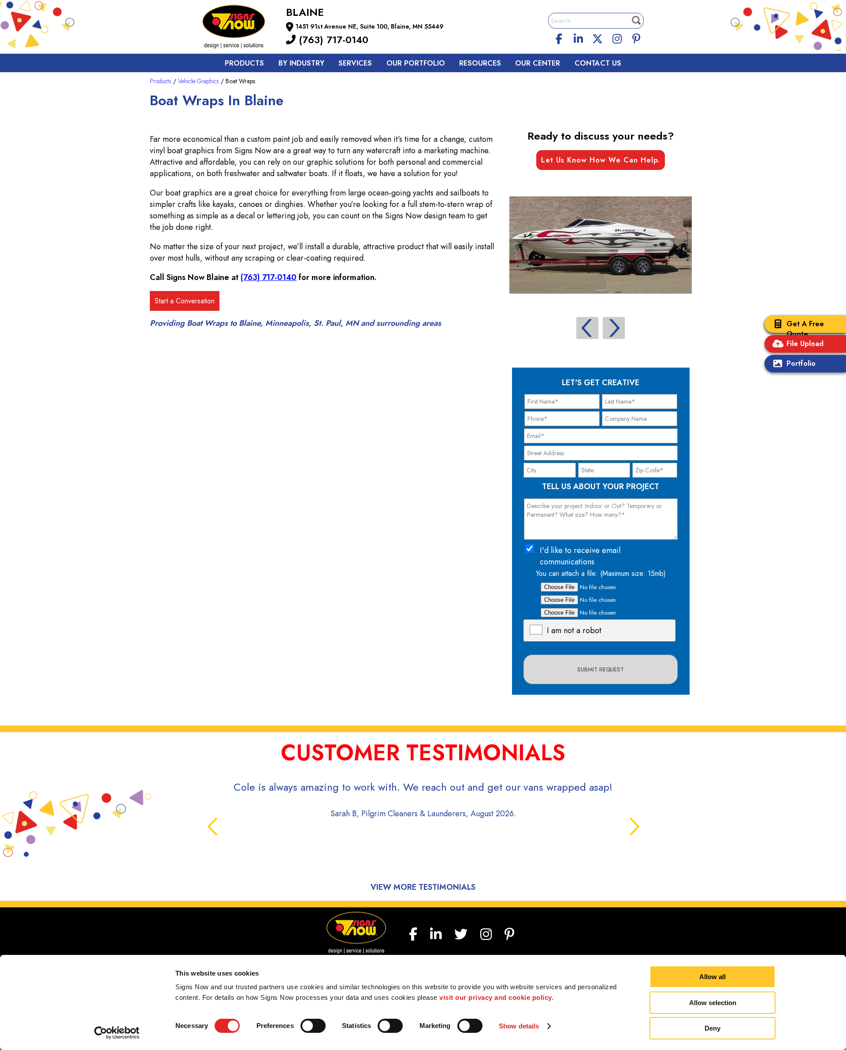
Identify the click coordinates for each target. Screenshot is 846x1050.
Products (244, 63)
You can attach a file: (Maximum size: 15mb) (601, 573)
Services (355, 63)
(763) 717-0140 (332, 40)
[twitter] (597, 37)
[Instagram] (617, 37)
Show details (519, 1026)
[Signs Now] (239, 28)
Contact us (598, 63)
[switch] (313, 1026)
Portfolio (801, 363)
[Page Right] (614, 328)
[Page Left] (587, 328)
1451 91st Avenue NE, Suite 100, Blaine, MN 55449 (370, 26)
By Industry (301, 63)
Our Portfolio (415, 63)
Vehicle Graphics (198, 81)
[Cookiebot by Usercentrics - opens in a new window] (117, 1032)
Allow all (712, 976)
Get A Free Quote (805, 329)
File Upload (805, 344)
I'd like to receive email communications (580, 556)
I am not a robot (574, 630)
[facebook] (559, 37)
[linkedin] (578, 37)
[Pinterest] (636, 37)
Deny (712, 1028)
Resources (480, 63)
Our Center (537, 63)
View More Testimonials (423, 887)
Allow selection (712, 1002)
